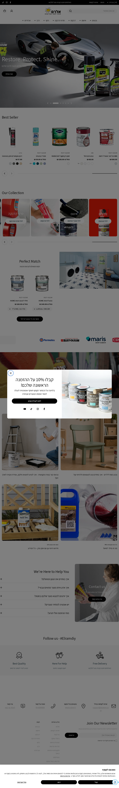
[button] (115, 782)
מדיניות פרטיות (65, 776)
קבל (96, 782)
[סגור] (10, 373)
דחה (59, 782)
